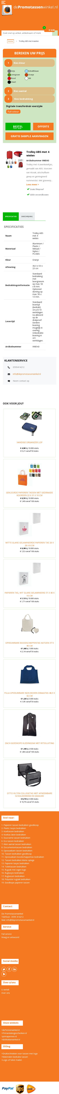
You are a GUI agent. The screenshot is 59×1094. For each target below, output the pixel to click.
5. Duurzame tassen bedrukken (15, 837)
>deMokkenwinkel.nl (10, 1039)
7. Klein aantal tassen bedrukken (16, 844)
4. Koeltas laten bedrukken (13, 834)
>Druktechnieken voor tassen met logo (19, 1053)
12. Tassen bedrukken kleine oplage (17, 860)
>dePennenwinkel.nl (10, 1030)
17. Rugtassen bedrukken (13, 876)
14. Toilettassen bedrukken (13, 866)
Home (10, 41)
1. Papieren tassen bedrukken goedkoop (20, 825)
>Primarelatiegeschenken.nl (14, 1033)
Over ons (5, 993)
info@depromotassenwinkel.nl (27, 374)
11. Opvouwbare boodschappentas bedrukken (22, 857)
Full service (6, 934)
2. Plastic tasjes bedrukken (13, 828)
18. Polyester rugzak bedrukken (15, 879)
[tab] (11, 216)
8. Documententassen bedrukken (16, 847)
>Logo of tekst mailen (11, 1060)
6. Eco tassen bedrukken (12, 841)
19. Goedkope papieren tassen (15, 882)
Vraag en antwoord (10, 937)
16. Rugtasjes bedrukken (12, 873)
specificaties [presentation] (11, 216)
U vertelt (5, 989)
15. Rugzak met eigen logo (13, 869)
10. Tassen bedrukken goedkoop (16, 853)
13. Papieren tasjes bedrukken (15, 863)
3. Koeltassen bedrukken (12, 831)
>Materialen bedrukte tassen (14, 1056)
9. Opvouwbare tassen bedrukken (16, 850)
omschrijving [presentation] (27, 216)
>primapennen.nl (9, 1036)
